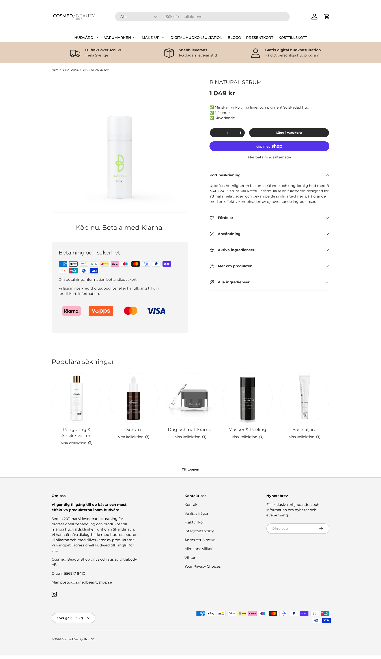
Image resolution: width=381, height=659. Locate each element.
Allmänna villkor (199, 549)
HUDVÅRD (83, 38)
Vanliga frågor (196, 513)
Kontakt (192, 505)
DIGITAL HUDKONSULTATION (196, 38)
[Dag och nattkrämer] (190, 398)
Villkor (190, 557)
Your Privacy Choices (203, 566)
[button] (327, 16)
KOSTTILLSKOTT (292, 38)
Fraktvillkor (194, 522)
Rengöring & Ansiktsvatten (76, 432)
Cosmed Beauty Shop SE (78, 639)
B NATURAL (70, 69)
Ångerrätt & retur (200, 540)
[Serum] (133, 398)
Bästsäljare (304, 429)
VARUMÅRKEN (117, 38)
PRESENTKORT (259, 38)
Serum (133, 429)
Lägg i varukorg (289, 133)
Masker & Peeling (247, 429)
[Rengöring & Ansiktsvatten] (76, 398)
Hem (55, 69)
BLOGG (234, 38)
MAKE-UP (151, 38)
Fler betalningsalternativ (269, 157)
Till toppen (190, 469)
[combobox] (202, 16)
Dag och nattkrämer (190, 429)
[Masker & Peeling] (247, 398)
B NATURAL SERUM (96, 69)
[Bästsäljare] (304, 398)
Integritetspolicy (199, 531)
